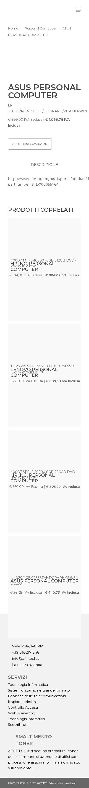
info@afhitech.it (25, 659)
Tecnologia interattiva (26, 719)
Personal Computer (40, 28)
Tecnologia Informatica (28, 684)
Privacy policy (56, 783)
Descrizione (44, 164)
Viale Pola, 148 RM (27, 646)
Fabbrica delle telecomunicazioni (37, 696)
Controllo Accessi (23, 707)
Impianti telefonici (23, 702)
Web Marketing (21, 713)
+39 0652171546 (25, 652)
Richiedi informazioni (30, 144)
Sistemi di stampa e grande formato (39, 690)
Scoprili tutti (18, 725)
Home (13, 28)
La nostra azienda (26, 665)
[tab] (44, 164)
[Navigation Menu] (78, 10)
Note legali (70, 783)
